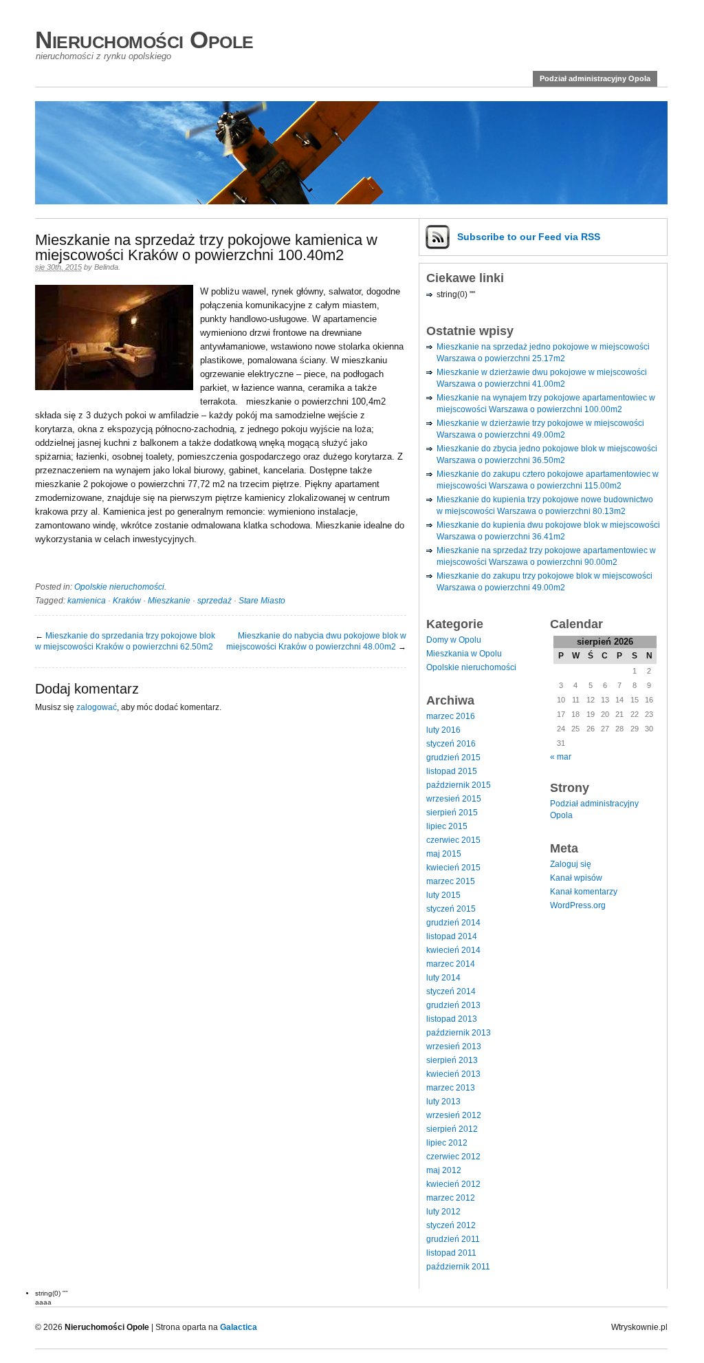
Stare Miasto (262, 600)
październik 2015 (458, 785)
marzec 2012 (450, 1198)
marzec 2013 (450, 1088)
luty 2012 (443, 1211)
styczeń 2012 (451, 1225)
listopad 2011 (451, 1253)
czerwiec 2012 (453, 1156)
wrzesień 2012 (453, 1115)
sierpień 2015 (452, 812)
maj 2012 (443, 1170)
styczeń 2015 (451, 909)
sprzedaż (214, 600)
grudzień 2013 (453, 1005)
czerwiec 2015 (453, 840)
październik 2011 (458, 1266)
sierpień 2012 (452, 1129)
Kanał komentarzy (583, 892)
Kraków (127, 600)
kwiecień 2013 (453, 1074)
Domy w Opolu (453, 640)
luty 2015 (443, 895)
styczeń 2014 (451, 991)
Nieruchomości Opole (144, 39)
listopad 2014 (451, 936)
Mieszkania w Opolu (464, 653)
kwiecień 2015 (453, 867)
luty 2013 (443, 1101)
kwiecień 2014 (453, 950)
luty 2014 (443, 978)
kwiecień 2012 (453, 1184)
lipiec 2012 (447, 1143)
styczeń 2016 (451, 744)
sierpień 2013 (452, 1060)
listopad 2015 (451, 771)
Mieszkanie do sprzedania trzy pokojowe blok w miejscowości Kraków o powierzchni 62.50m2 (125, 641)
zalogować (96, 707)
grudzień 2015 (453, 757)
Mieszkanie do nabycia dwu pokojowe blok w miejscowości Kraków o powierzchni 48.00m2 (316, 641)
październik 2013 (458, 1033)
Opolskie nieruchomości (119, 587)
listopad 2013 (451, 1019)
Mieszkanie (169, 600)
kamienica (86, 600)
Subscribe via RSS (528, 236)
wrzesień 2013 (453, 1046)
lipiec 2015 (447, 826)
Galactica (238, 1327)
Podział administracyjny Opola (595, 78)
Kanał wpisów (576, 878)
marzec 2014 (450, 964)
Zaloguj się (570, 864)
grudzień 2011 (453, 1239)
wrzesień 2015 (453, 799)
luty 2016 (443, 730)
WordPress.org (578, 905)
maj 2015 (443, 854)
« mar (560, 757)
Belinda (106, 267)
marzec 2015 (450, 881)
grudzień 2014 (453, 922)
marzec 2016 (450, 716)
